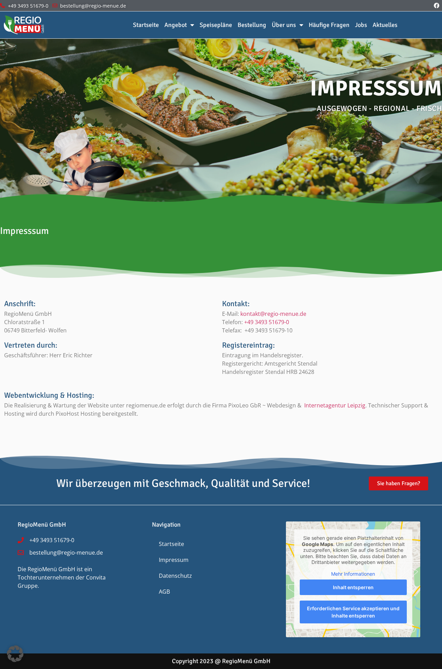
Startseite (146, 24)
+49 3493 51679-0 (266, 322)
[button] (15, 654)
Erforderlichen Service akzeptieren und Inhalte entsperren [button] (353, 612)
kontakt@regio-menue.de (273, 314)
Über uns (284, 24)
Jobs (361, 24)
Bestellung (252, 24)
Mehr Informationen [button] (353, 574)
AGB (164, 591)
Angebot (175, 24)
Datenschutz (175, 576)
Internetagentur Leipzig (334, 405)
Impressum (174, 560)
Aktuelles (385, 24)
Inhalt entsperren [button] (353, 587)
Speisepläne (216, 24)
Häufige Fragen (329, 24)
